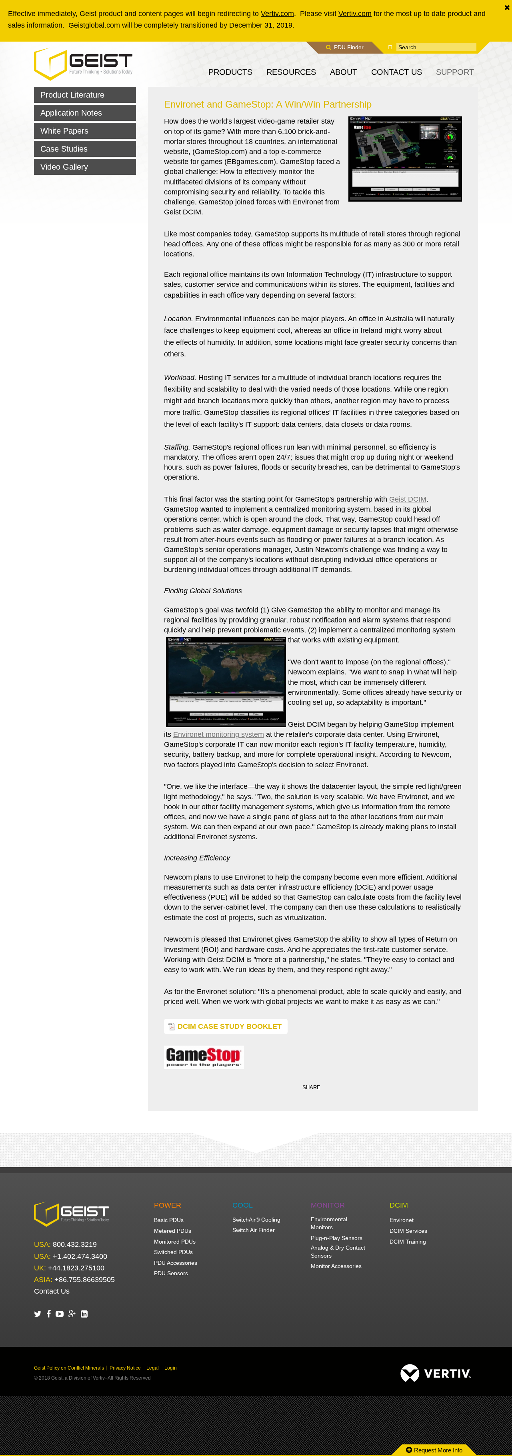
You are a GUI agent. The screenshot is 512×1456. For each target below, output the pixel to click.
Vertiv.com (277, 14)
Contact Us (52, 1291)
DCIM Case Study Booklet (230, 1026)
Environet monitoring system (218, 734)
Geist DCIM (407, 499)
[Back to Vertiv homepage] (83, 64)
